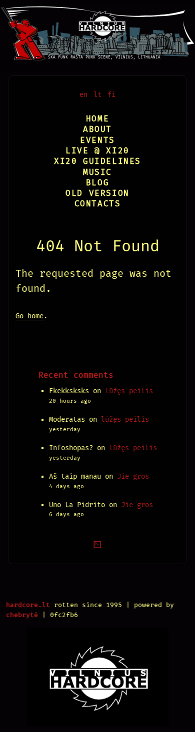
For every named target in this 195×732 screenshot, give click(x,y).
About (97, 129)
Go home (30, 316)
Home (97, 118)
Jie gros (133, 476)
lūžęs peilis (129, 391)
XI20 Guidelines (97, 161)
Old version (98, 193)
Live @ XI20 (98, 150)
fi (112, 94)
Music (97, 172)
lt (98, 94)
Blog (97, 182)
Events (97, 140)
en (84, 94)
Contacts (97, 203)
